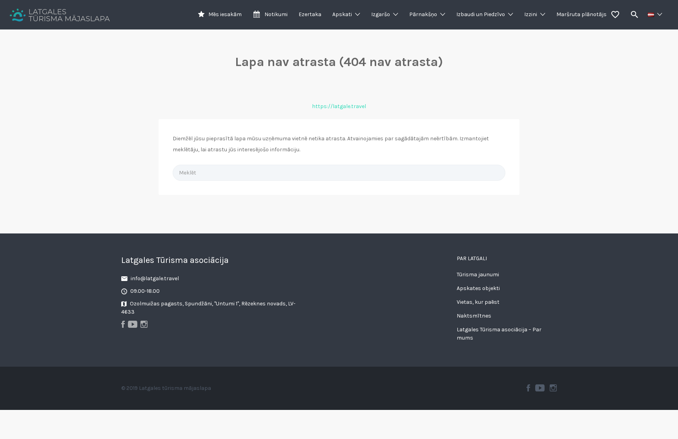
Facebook (528, 388)
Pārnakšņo (423, 14)
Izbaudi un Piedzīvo (480, 14)
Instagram (553, 388)
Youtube (540, 388)
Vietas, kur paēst (478, 302)
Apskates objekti (478, 288)
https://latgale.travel (339, 106)
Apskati (342, 14)
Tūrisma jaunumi (478, 274)
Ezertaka (310, 14)
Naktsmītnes (474, 315)
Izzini (530, 14)
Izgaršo (380, 14)
